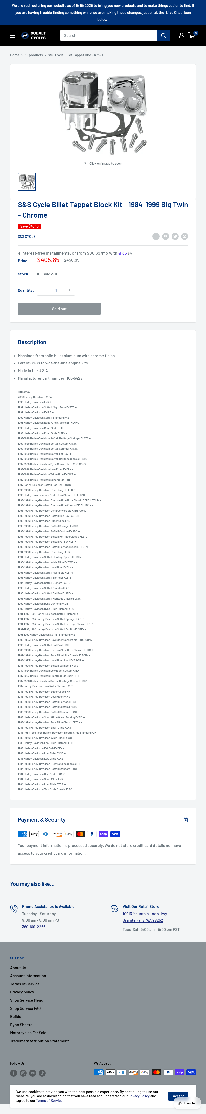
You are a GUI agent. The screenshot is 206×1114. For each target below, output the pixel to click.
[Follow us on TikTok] (42, 1072)
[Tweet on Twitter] (175, 236)
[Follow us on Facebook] (13, 1072)
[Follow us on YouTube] (32, 1072)
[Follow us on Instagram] (23, 1072)
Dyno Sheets (21, 1024)
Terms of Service (25, 983)
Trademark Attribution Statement (39, 1040)
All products (33, 55)
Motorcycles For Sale (28, 1032)
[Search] (163, 35)
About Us (18, 967)
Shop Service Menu (26, 1000)
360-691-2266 (33, 926)
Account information (28, 975)
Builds (15, 1016)
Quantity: (26, 290)
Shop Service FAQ (25, 1008)
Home (14, 55)
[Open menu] (12, 36)
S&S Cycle (26, 236)
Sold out (59, 308)
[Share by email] (184, 236)
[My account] (181, 35)
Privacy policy (22, 991)
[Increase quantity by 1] (69, 290)
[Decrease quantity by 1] (42, 290)
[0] (192, 35)
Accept (178, 1096)
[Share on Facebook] (156, 236)
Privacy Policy (139, 1096)
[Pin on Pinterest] (165, 236)
